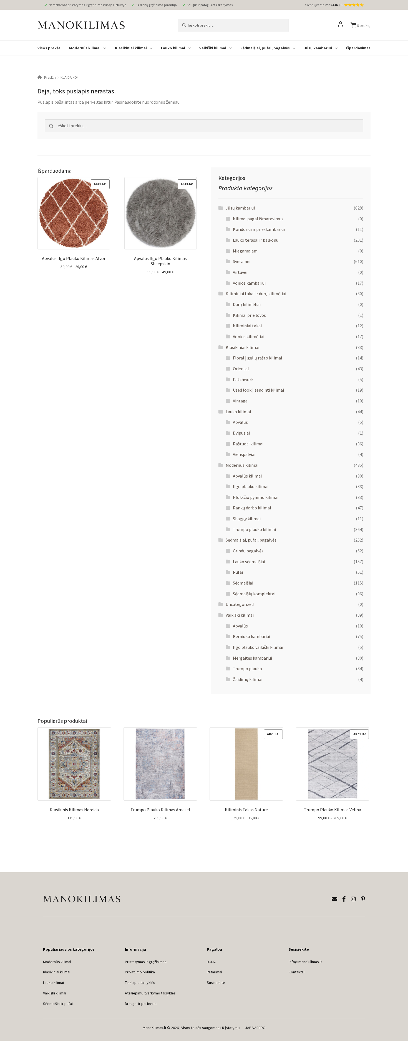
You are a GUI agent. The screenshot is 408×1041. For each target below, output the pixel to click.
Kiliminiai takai (247, 325)
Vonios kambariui (249, 283)
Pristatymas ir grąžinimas (146, 961)
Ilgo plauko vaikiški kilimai (258, 647)
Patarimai (214, 971)
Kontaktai (296, 971)
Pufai (238, 572)
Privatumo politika (140, 971)
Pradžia (50, 77)
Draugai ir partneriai (141, 1003)
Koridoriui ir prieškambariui (259, 229)
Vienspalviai (244, 454)
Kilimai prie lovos (249, 315)
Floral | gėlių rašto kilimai (257, 358)
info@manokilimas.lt (305, 961)
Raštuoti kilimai (248, 443)
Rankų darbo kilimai (252, 508)
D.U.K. (211, 961)
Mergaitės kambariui (252, 658)
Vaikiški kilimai (212, 47)
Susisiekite (216, 982)
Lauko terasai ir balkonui (256, 240)
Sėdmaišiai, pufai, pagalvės (265, 47)
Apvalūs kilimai (247, 476)
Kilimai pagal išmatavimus (258, 218)
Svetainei (241, 261)
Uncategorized (240, 604)
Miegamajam (245, 251)
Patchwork (243, 379)
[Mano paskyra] (340, 25)
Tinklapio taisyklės (140, 982)
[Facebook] (344, 898)
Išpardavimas (358, 47)
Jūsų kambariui (318, 47)
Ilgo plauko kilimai (250, 486)
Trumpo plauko (247, 668)
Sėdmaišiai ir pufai (58, 1003)
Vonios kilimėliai (248, 336)
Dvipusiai (241, 433)
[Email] (334, 898)
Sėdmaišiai (243, 583)
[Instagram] (353, 898)
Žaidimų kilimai (247, 679)
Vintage (240, 401)
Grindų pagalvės (248, 550)
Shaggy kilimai (247, 518)
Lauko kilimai (173, 47)
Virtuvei (240, 272)
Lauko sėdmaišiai (249, 561)
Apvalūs (240, 422)
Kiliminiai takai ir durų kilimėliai (256, 293)
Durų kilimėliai (247, 304)
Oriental (241, 368)
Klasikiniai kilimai (131, 47)
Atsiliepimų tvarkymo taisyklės (150, 993)
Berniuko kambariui (251, 636)
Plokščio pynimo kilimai (255, 497)
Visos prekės (49, 47)
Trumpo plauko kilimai (254, 529)
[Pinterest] (363, 898)
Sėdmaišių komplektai (254, 593)
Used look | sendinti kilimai (258, 390)
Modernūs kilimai (84, 47)
